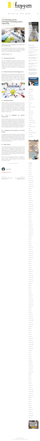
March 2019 (30, 336)
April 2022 (30, 267)
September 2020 (31, 304)
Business (30, 93)
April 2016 (30, 405)
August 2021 (30, 283)
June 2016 (30, 401)
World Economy (31, 136)
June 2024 (30, 216)
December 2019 (31, 318)
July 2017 (30, 375)
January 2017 (30, 387)
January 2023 (30, 249)
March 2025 (30, 198)
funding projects (16, 163)
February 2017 (31, 385)
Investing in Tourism (32, 120)
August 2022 (30, 259)
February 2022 (31, 271)
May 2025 (30, 194)
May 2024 (30, 218)
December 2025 (31, 180)
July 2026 (30, 166)
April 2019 (30, 334)
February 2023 (31, 247)
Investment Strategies (32, 122)
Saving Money (31, 130)
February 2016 (31, 409)
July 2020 (30, 308)
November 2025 (31, 182)
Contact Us (22, 13)
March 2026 (30, 174)
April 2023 (30, 243)
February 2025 (31, 200)
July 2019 (30, 328)
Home (9, 13)
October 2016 (31, 393)
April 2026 (30, 172)
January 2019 (30, 340)
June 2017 (30, 377)
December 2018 (31, 342)
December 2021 (31, 275)
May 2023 (30, 241)
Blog (17, 13)
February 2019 (31, 338)
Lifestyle (30, 124)
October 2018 (31, 346)
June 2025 (30, 192)
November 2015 (31, 415)
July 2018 (30, 352)
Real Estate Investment (32, 126)
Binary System (31, 91)
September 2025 (31, 186)
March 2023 (30, 245)
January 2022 (30, 273)
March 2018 (30, 360)
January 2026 (30, 178)
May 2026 (30, 170)
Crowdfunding (11, 163)
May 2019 (30, 332)
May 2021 (30, 289)
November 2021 (31, 277)
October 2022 (31, 255)
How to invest (31, 114)
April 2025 (30, 196)
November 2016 (31, 391)
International (30, 118)
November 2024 (31, 206)
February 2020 (31, 314)
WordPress (17, 439)
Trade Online (30, 134)
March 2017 (30, 383)
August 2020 (30, 306)
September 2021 (31, 281)
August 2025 (30, 188)
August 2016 (30, 397)
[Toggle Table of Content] (10, 54)
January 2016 (30, 411)
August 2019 (30, 326)
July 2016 (30, 399)
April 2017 (30, 381)
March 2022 (30, 269)
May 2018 (30, 356)
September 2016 (31, 395)
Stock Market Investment (32, 132)
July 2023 (30, 237)
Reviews (30, 128)
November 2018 (31, 344)
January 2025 (30, 202)
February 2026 (31, 176)
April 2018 (30, 358)
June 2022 (30, 263)
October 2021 (31, 279)
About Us (13, 13)
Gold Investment (31, 112)
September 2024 (31, 210)
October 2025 (31, 184)
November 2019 (31, 320)
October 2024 (31, 208)
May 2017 (30, 379)
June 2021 (30, 287)
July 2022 (30, 261)
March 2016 (30, 407)
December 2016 (31, 389)
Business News (4, 18)
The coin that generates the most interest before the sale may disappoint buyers (33, 73)
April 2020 (30, 310)
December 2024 (31, 204)
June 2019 (30, 330)
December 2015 (31, 413)
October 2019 (31, 322)
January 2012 (30, 417)
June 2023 (30, 239)
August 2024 (30, 212)
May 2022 (30, 265)
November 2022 (31, 253)
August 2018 (30, 350)
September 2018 (31, 348)
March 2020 (30, 312)
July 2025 (30, 190)
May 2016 (30, 403)
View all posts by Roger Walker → (7, 172)
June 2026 (30, 168)
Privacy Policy (28, 13)
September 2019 (31, 324)
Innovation (30, 116)
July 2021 (30, 285)
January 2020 (30, 316)
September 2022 (31, 257)
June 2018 (30, 354)
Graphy (22, 439)
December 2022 (31, 251)
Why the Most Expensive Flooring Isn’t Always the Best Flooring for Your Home (33, 69)
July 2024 (30, 214)
